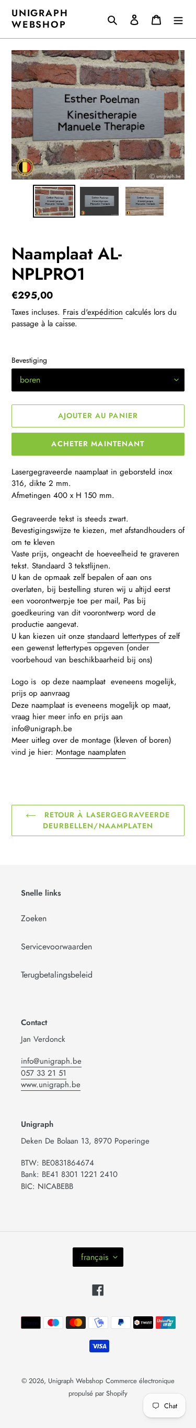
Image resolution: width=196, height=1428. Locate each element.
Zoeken (34, 918)
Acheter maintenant (97, 443)
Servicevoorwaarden (56, 947)
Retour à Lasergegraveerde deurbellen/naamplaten (105, 820)
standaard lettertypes (123, 636)
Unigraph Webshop (39, 19)
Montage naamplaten (91, 752)
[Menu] (178, 19)
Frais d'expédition (93, 312)
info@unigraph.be (51, 1061)
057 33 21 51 (43, 1073)
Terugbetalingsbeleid (57, 975)
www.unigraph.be (50, 1084)
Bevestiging (29, 360)
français (94, 1257)
